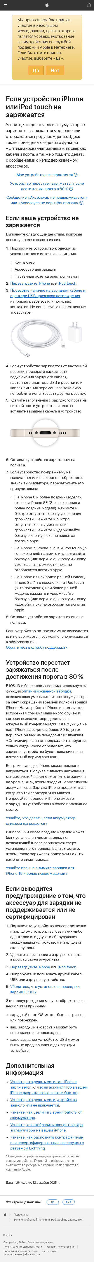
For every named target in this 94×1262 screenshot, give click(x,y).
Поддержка (21, 1214)
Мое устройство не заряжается (45, 175)
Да (36, 70)
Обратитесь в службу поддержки (35, 647)
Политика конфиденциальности (22, 1246)
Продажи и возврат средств (20, 1251)
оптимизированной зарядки (46, 691)
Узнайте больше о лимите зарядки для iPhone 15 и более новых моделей (40, 871)
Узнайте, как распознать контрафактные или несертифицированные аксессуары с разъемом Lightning (47, 1142)
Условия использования (61, 1246)
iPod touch (67, 283)
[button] (5, 5)
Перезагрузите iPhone (30, 283)
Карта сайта (49, 1251)
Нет (54, 70)
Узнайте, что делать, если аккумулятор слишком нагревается (41, 821)
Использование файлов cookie (21, 1254)
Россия (7, 1235)
